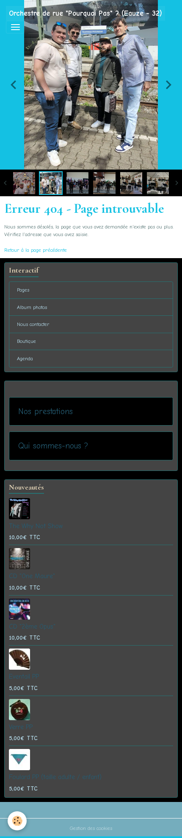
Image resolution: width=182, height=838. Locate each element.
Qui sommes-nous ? (53, 446)
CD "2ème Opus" (32, 626)
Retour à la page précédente (35, 250)
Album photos (32, 307)
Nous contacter (33, 324)
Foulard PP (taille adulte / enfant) (55, 777)
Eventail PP (24, 676)
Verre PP (21, 727)
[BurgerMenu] (15, 27)
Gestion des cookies (91, 828)
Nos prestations (45, 411)
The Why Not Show (36, 526)
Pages (23, 290)
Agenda (25, 359)
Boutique (26, 341)
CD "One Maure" (32, 576)
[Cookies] (17, 820)
